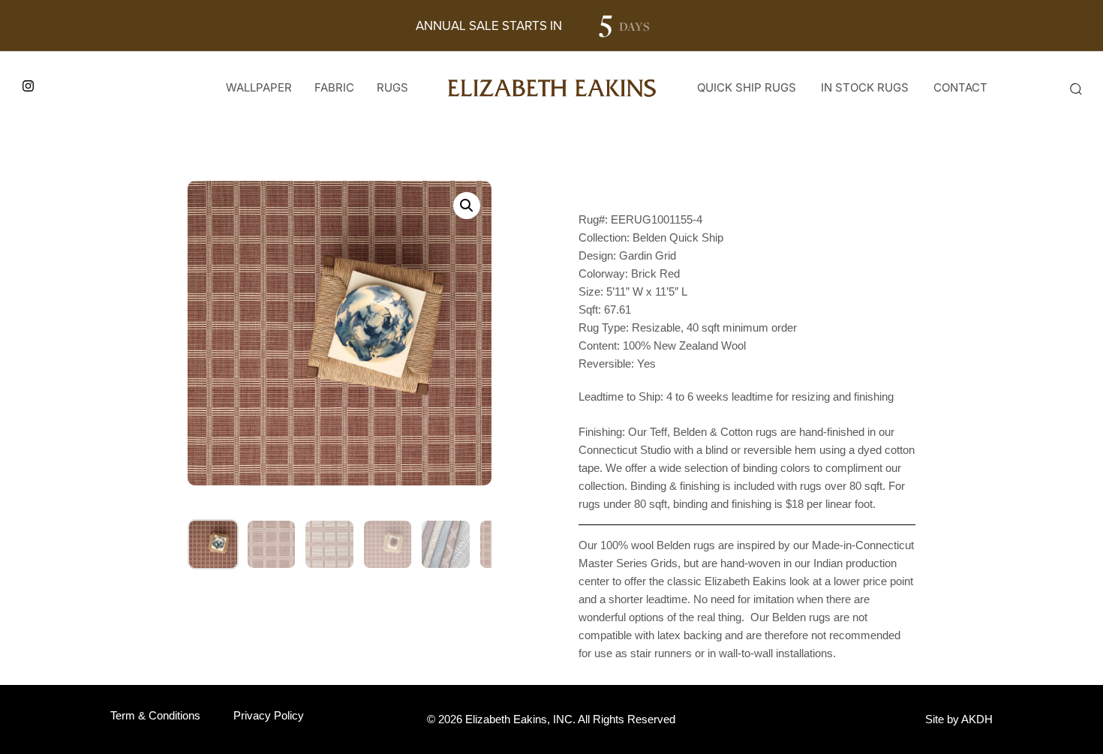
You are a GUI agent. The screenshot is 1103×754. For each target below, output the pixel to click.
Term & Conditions (155, 715)
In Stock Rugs (865, 87)
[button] (1075, 89)
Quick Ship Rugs (746, 87)
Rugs (392, 87)
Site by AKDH (959, 719)
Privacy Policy (268, 715)
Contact (960, 87)
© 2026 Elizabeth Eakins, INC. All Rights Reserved (551, 719)
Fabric (334, 87)
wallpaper (259, 87)
